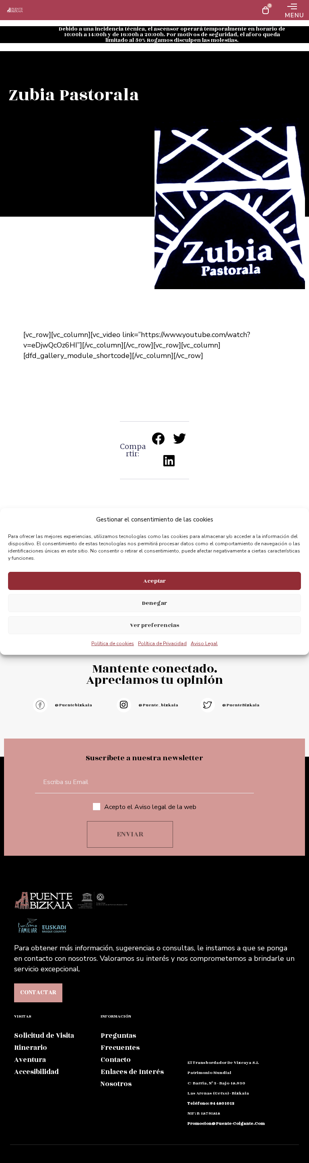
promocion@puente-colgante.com (226, 1123)
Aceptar (154, 581)
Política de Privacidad (162, 643)
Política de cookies (112, 643)
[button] (158, 439)
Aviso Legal (204, 643)
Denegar (154, 603)
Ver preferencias (154, 625)
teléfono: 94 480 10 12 (210, 1103)
